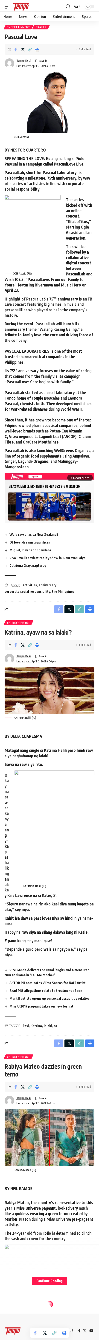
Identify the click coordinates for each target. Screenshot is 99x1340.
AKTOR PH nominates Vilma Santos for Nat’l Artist (47, 983)
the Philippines (63, 591)
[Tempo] (21, 6)
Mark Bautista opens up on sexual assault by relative (49, 998)
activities (30, 585)
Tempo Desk (23, 60)
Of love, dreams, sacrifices (29, 542)
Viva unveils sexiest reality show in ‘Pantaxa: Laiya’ (47, 558)
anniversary (47, 585)
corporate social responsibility (27, 591)
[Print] (37, 49)
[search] (68, 6)
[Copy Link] (30, 49)
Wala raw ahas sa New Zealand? (33, 534)
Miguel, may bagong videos (30, 550)
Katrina (36, 1026)
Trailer (41, 27)
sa (55, 1026)
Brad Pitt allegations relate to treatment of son (45, 990)
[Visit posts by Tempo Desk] (9, 63)
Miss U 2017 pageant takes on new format (41, 1006)
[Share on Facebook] (15, 49)
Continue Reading (49, 1281)
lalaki (48, 1026)
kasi (26, 1026)
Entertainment (18, 27)
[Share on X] (23, 49)
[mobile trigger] (8, 6)
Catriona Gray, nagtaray (27, 565)
